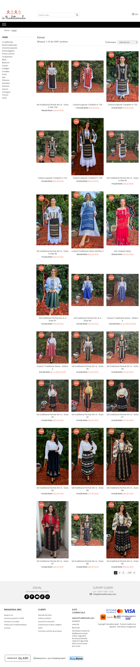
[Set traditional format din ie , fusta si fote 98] (52, 219)
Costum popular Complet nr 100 (87, 178)
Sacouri (5, 89)
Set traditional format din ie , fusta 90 (52, 489)
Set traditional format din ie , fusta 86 (87, 562)
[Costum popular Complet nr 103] (87, 77)
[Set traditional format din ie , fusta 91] (122, 396)
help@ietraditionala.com (104, 594)
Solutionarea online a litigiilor (50, 624)
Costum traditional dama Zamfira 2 (87, 251)
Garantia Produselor (46, 621)
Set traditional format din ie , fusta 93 (52, 415)
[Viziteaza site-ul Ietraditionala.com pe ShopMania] (76, 658)
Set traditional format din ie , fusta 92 (87, 415)
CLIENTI (42, 609)
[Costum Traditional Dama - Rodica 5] (52, 347)
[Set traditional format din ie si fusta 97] (52, 289)
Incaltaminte (7, 56)
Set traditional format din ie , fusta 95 (87, 367)
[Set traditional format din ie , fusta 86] (87, 530)
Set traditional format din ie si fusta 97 (52, 319)
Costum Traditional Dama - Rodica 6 (122, 319)
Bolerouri (6, 62)
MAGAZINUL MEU (12, 609)
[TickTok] (42, 596)
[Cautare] (77, 15)
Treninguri (6, 92)
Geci (3, 77)
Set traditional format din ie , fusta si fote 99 (122, 179)
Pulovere (5, 86)
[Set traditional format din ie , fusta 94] (122, 347)
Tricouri (5, 95)
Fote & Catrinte (8, 53)
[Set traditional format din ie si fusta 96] (87, 290)
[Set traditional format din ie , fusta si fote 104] (52, 77)
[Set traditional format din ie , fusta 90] (52, 456)
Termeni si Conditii (11, 621)
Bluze (4, 59)
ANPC (40, 628)
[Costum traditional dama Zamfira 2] (87, 220)
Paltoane (5, 80)
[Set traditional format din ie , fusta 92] (87, 396)
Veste (4, 98)
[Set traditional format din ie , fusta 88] (122, 456)
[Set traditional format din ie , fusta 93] (52, 396)
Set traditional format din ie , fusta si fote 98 (52, 252)
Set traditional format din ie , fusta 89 (87, 489)
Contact (7, 628)
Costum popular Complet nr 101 (52, 178)
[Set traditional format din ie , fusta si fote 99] (122, 147)
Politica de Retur (44, 618)
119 (129, 572)
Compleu (5, 71)
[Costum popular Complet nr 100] (87, 146)
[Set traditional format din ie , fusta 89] (87, 456)
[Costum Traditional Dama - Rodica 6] (122, 290)
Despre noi (8, 615)
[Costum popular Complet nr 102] (122, 76)
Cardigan (5, 68)
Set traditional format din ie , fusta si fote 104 (52, 105)
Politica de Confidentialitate (15, 624)
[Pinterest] (32, 596)
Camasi (5, 65)
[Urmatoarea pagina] (134, 572)
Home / (7, 30)
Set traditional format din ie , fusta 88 (122, 489)
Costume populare (9, 48)
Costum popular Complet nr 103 (87, 104)
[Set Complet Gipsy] (122, 219)
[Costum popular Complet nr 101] (52, 147)
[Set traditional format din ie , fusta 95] (87, 347)
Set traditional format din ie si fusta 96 (87, 319)
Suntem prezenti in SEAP (14, 618)
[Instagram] (47, 596)
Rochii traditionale (9, 45)
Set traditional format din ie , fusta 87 (52, 562)
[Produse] (4, 25)
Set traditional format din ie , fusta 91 (122, 415)
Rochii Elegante (8, 51)
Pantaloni (6, 83)
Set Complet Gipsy (122, 251)
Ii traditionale (7, 42)
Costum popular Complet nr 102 (122, 104)
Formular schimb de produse (50, 631)
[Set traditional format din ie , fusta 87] (52, 529)
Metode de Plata (45, 615)
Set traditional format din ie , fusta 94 (122, 367)
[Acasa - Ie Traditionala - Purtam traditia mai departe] (15, 15)
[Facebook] (26, 596)
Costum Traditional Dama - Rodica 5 (52, 367)
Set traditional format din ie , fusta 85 (122, 562)
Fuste (4, 74)
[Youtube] (37, 596)
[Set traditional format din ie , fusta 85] (122, 529)
